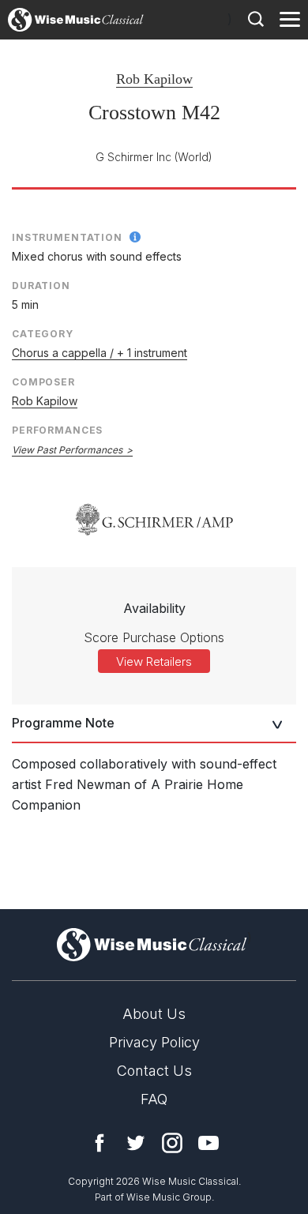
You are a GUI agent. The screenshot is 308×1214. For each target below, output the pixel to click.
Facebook (99, 1143)
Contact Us (154, 1070)
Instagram (172, 1143)
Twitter (136, 1143)
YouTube (208, 1143)
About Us (154, 1013)
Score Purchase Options (154, 637)
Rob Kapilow (154, 79)
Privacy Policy (154, 1042)
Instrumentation (67, 237)
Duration (41, 285)
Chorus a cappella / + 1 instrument (99, 352)
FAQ (154, 1099)
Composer (43, 382)
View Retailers (154, 661)
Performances (57, 430)
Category (42, 334)
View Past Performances (67, 450)
